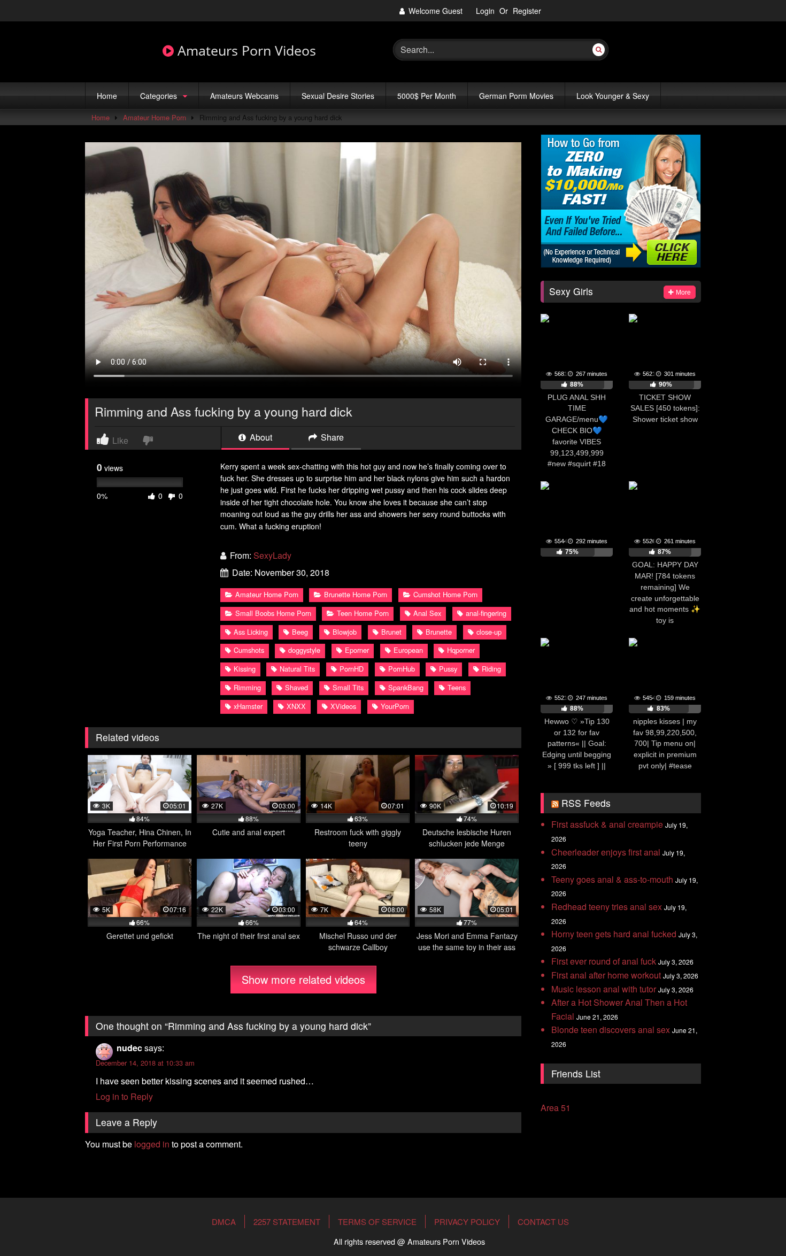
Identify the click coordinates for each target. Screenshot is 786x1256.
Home (107, 95)
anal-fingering (486, 613)
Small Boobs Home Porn (273, 613)
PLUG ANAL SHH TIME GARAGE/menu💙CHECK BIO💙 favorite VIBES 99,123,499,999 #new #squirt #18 (576, 430)
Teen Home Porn (363, 613)
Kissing (245, 669)
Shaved (296, 687)
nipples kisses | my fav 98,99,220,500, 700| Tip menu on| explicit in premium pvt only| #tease (665, 743)
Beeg (300, 632)
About (260, 438)
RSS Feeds (586, 803)
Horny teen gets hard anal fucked (613, 934)
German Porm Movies (516, 95)
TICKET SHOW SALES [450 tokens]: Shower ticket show (665, 408)
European (408, 650)
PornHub (401, 669)
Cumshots (249, 650)
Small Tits (348, 687)
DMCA (224, 1221)
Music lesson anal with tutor (603, 989)
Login (485, 10)
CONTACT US (543, 1221)
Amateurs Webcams (244, 95)
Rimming (247, 687)
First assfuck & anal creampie (607, 824)
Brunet (391, 632)
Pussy (448, 669)
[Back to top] (753, 1215)
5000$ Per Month (426, 95)
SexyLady (272, 555)
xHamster (248, 706)
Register (527, 10)
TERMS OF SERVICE (377, 1221)
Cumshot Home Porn (445, 594)
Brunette (439, 632)
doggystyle (304, 650)
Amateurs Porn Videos (245, 51)
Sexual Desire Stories (338, 95)
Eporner (357, 650)
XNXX (296, 706)
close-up (489, 632)
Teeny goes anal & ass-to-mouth (612, 879)
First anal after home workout (606, 975)
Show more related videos (303, 979)
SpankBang (405, 687)
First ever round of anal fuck (603, 961)
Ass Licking (251, 632)
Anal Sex (427, 613)
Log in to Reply (124, 1096)
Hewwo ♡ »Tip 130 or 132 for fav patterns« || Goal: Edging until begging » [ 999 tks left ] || (576, 743)
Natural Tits (297, 669)
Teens (457, 687)
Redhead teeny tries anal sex (606, 906)
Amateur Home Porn (154, 117)
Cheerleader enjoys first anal (605, 852)
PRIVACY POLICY (467, 1221)
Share (331, 438)
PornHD (352, 669)
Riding (491, 669)
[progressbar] (577, 385)
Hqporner (461, 650)
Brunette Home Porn (355, 594)
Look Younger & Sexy (612, 95)
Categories (158, 95)
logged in (151, 1144)
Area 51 (556, 1107)
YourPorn (395, 706)
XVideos (343, 706)
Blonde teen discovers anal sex (610, 1029)
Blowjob (345, 632)
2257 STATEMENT (286, 1221)
